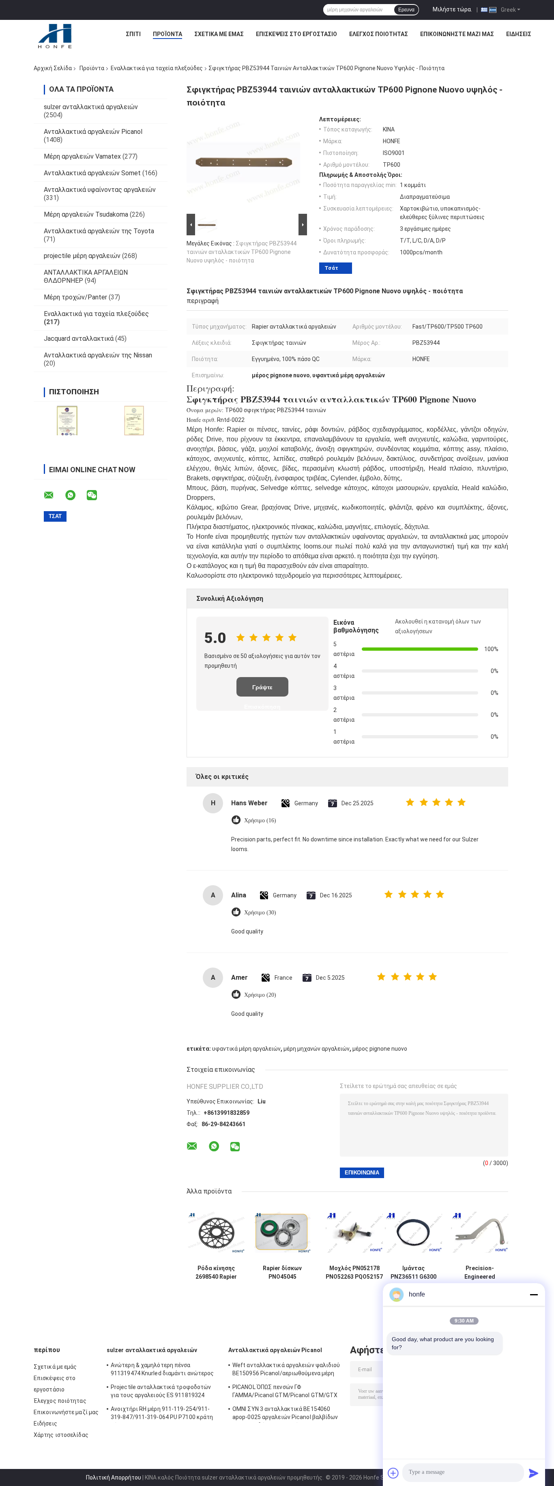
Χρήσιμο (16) (260, 820)
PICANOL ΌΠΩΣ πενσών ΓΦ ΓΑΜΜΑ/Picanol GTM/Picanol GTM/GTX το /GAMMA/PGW (284, 1392)
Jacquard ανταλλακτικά (79, 338)
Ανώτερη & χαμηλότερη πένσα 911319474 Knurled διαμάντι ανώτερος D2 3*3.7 (162, 1370)
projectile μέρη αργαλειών (82, 256)
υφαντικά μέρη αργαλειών (246, 1048)
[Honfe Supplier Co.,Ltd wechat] (97, 495)
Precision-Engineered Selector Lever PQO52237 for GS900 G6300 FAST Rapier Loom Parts (480, 1272)
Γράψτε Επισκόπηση (262, 690)
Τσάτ (331, 268)
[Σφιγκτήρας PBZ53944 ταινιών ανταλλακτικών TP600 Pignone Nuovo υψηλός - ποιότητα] (243, 164)
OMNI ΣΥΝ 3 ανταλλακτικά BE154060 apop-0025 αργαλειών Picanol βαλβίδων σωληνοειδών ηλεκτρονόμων (285, 1414)
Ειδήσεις (518, 34)
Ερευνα (406, 10)
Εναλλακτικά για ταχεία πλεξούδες (157, 68)
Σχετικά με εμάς (219, 34)
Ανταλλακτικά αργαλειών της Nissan (98, 355)
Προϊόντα (167, 34)
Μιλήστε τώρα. (452, 9)
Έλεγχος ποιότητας (378, 34)
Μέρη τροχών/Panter (75, 297)
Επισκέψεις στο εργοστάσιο (296, 34)
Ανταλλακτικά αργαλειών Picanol (93, 131)
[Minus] (534, 1294)
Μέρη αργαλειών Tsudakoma (86, 214)
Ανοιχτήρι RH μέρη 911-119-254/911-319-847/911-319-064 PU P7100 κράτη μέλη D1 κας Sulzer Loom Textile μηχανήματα (162, 1414)
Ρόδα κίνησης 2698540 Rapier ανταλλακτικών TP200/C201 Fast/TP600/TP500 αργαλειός (216, 1272)
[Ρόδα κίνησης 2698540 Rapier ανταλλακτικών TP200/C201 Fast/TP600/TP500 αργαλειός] (216, 1232)
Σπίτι (133, 34)
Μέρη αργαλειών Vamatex (82, 156)
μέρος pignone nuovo (379, 1048)
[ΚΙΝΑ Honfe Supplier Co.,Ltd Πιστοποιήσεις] (67, 420)
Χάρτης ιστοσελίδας (61, 1435)
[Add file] (393, 1473)
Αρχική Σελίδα (53, 68)
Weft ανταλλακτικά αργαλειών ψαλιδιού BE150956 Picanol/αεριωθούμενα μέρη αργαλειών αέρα (286, 1370)
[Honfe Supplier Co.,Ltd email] (54, 495)
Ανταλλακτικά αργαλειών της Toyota (99, 231)
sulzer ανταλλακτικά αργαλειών (91, 107)
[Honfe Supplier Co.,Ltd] (55, 36)
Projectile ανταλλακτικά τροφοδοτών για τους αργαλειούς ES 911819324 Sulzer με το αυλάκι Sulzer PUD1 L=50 (161, 1392)
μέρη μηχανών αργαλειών (316, 1048)
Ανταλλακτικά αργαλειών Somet (92, 173)
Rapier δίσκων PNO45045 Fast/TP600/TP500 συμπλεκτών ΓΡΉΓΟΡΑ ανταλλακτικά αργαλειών (282, 1272)
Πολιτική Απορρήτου (113, 1477)
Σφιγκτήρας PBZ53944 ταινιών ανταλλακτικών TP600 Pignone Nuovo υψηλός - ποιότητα (241, 252)
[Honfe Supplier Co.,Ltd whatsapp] (75, 495)
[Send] (533, 1473)
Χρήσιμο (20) (260, 995)
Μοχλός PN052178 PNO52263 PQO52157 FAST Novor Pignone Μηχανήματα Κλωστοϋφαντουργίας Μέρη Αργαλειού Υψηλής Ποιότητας (354, 1272)
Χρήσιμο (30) (260, 913)
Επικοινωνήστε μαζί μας (457, 34)
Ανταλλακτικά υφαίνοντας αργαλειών (100, 190)
